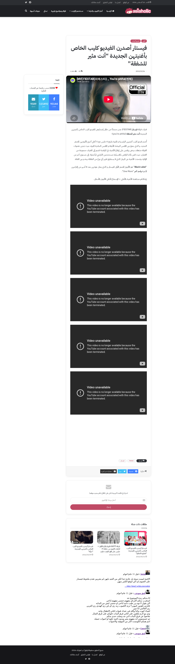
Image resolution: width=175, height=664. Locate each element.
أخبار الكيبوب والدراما (96, 11)
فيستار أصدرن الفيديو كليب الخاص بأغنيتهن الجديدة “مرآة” (83, 549)
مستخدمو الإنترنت (77, 11)
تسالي (45, 11)
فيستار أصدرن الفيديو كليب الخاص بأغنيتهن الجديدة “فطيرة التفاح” (136, 551)
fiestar (131, 461)
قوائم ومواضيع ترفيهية (58, 11)
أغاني (144, 41)
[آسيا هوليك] (138, 11)
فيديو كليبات (135, 41)
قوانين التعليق (107, 2)
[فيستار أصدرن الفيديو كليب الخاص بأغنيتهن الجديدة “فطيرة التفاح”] (135, 538)
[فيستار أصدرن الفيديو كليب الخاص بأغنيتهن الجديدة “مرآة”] (81, 537)
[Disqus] (108, 603)
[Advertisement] (87, 24)
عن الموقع (126, 2)
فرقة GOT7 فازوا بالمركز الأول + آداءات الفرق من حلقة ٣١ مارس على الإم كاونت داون (109, 549)
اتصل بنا (117, 2)
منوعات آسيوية (35, 11)
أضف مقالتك (95, 2)
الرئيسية (109, 11)
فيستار (122, 461)
